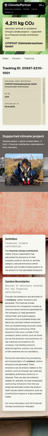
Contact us (8, 12)
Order (6, 58)
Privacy (26, 9)
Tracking (29, 58)
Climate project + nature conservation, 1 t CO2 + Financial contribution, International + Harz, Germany (24, 144)
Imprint (34, 9)
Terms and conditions (12, 9)
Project (16, 58)
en (40, 5)
